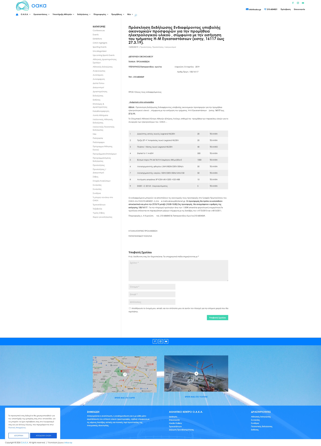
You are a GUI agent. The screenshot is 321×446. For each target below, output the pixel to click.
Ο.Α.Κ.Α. (24, 442)
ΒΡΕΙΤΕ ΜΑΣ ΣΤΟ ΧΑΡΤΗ (125, 398)
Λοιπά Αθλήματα (100, 115)
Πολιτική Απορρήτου (17, 427)
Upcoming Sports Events (103, 55)
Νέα (94, 134)
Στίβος (95, 176)
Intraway (68, 442)
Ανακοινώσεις (99, 71)
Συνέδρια (97, 193)
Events (96, 34)
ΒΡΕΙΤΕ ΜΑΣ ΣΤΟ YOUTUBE (196, 397)
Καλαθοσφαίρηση (101, 111)
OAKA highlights (100, 43)
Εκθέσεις (96, 99)
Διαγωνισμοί (98, 87)
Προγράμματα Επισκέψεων (105, 154)
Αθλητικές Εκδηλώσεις (103, 66)
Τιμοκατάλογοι (99, 204)
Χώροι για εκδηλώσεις (102, 217)
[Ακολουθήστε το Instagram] (298, 3)
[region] (32, 424)
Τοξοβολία (97, 208)
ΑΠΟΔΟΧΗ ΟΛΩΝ (43, 435)
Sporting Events (99, 47)
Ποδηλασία (98, 138)
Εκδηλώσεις (98, 95)
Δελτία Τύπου (98, 83)
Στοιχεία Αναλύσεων (101, 181)
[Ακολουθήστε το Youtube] (303, 3)
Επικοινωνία (299, 9)
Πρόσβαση (286, 9)
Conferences (99, 30)
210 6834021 (271, 9)
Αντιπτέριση (98, 75)
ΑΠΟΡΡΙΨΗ (18, 435)
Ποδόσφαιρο (99, 142)
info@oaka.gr (255, 9)
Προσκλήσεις (145, 47)
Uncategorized (99, 51)
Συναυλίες (97, 185)
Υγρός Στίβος (99, 213)
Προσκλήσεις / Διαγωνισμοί (164, 47)
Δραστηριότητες (100, 91)
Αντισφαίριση (99, 79)
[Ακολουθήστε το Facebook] (293, 3)
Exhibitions (97, 38)
